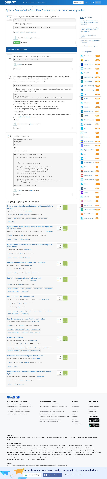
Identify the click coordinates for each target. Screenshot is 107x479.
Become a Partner (93, 411)
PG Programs (22, 437)
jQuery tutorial (10, 450)
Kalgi (18, 307)
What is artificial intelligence (74, 452)
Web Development (89, 120)
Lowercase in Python (15, 337)
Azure (85, 132)
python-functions (48, 288)
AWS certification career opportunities (16, 452)
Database (86, 137)
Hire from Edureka (93, 414)
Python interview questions (44, 454)
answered (20, 64)
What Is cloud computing (40, 452)
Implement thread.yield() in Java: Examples (72, 457)
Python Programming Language (28, 454)
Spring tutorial (88, 445)
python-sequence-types (13, 291)
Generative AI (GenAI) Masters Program (49, 404)
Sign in (82, 475)
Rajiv (31, 190)
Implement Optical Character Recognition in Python (16, 459)
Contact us (75, 411)
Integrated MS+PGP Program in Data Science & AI (52, 411)
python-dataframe (42, 218)
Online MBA (65, 437)
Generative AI (87, 56)
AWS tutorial (30, 452)
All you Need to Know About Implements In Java (38, 459)
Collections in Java (95, 452)
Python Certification (25, 117)
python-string (37, 348)
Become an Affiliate (93, 409)
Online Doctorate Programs (38, 437)
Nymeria (27, 214)
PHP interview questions (12, 448)
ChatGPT (86, 73)
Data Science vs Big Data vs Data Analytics (83, 454)
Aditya (27, 362)
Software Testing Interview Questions (15, 457)
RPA (85, 188)
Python (28, 38)
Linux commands (69, 448)
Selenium (86, 107)
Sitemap (74, 419)
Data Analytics (88, 81)
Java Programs (36, 457)
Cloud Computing (89, 85)
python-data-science (31, 218)
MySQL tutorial (32, 450)
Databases (9, 439)
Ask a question (78, 2)
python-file (28, 348)
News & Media (75, 406)
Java (85, 128)
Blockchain (87, 145)
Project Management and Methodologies (87, 437)
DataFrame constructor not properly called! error (25, 356)
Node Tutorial (86, 452)
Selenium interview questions (24, 445)
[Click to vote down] (8, 19)
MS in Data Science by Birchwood (48, 414)
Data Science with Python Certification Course (18, 411)
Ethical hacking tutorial (79, 450)
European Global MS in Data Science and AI (50, 419)
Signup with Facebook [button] (54, 475)
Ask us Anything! (88, 218)
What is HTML (43, 445)
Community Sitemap (77, 424)
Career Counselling (89, 209)
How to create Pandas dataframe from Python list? (26, 262)
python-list (28, 288)
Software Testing (88, 111)
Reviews (74, 409)
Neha (25, 303)
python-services (25, 350)
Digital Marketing (89, 150)
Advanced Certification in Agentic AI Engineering (19, 404)
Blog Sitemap (75, 421)
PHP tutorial (64, 445)
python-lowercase (35, 350)
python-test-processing (13, 350)
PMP (85, 94)
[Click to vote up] (8, 16)
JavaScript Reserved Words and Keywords (51, 457)
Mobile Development (89, 179)
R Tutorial (28, 457)
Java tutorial (35, 445)
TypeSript (86, 197)
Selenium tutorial (11, 445)
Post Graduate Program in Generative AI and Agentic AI (53, 406)
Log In (92, 2)
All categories (86, 51)
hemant (27, 344)
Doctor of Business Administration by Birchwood (52, 409)
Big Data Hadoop (88, 141)
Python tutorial (54, 450)
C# (84, 154)
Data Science (87, 68)
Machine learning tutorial (43, 450)
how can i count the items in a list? (20, 296)
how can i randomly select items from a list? (24, 278)
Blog (73, 414)
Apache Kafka (88, 201)
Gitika (31, 124)
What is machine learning (66, 450)
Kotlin (85, 167)
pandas (22, 32)
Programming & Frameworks (54, 437)
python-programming (31, 32)
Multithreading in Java (57, 454)
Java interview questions (54, 445)
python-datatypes (38, 288)
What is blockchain (52, 452)
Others (86, 184)
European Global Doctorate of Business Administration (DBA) (55, 416)
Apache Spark (88, 205)
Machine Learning (89, 90)
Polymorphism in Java (36, 448)
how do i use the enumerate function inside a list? (26, 319)
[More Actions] (74, 42)
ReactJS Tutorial (68, 454)
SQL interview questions (21, 450)
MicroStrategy (88, 175)
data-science (11, 221)
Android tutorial (78, 448)
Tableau (86, 115)
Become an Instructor (94, 406)
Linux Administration (89, 171)
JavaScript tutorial (88, 448)
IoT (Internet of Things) (89, 162)
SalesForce (87, 103)
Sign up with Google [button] (34, 475)
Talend (86, 192)
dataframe (34, 273)
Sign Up (98, 2)
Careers (90, 404)
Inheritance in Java (24, 448)
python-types (25, 291)
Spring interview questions (49, 448)
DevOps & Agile (88, 64)
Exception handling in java (13, 454)
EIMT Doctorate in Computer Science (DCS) (50, 421)
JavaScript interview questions (76, 445)
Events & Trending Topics (89, 214)
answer (17, 42)
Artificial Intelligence (12, 437)
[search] (23, 2)
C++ (85, 158)
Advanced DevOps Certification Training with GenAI (20, 406)
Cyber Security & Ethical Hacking (89, 77)
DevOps (28, 437)
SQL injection (90, 450)
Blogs (86, 2)
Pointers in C (60, 448)
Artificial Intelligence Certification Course (17, 414)
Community (75, 416)
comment (25, 42)
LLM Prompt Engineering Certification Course (18, 409)
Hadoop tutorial (62, 452)
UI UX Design (87, 124)
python (16, 32)
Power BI (86, 60)
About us (74, 404)
